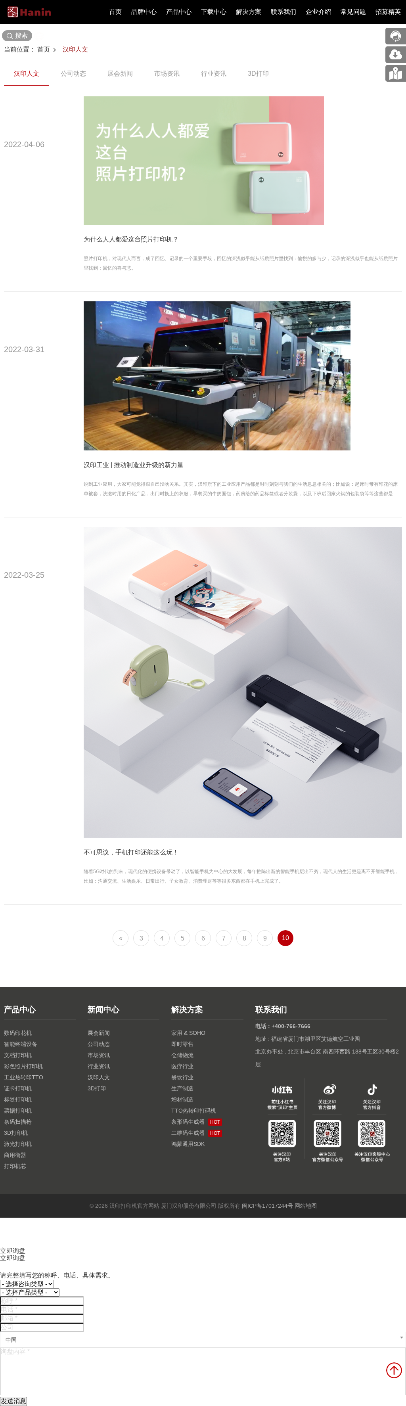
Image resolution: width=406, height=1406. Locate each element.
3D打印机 (16, 1133)
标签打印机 (18, 1099)
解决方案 (248, 11)
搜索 (21, 35)
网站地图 (306, 1206)
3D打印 (258, 73)
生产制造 (182, 1088)
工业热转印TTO (23, 1077)
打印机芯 (15, 1166)
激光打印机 (18, 1144)
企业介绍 (318, 11)
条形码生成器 (195, 1122)
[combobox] (203, 1340)
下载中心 (213, 11)
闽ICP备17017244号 (267, 1206)
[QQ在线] (395, 73)
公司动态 (73, 73)
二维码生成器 (195, 1133)
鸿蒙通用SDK (188, 1144)
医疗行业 (182, 1066)
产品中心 (179, 11)
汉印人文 (75, 49)
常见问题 (353, 11)
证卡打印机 (18, 1088)
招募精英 (388, 11)
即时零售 (182, 1044)
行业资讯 (213, 73)
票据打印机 (18, 1110)
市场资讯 (167, 73)
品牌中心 (144, 11)
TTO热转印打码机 (193, 1110)
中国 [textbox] (11, 1340)
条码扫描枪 (18, 1122)
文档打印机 (18, 1055)
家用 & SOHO (188, 1033)
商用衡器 (15, 1155)
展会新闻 (120, 73)
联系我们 (283, 11)
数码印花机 (18, 1033)
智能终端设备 (20, 1044)
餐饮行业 (182, 1077)
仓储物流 (182, 1055)
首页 (115, 11)
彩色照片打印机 (23, 1066)
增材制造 (182, 1099)
